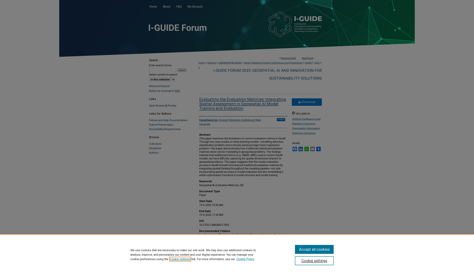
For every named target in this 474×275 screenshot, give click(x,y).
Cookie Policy (245, 259)
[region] (237, 254)
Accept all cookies (314, 249)
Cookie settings (180, 259)
